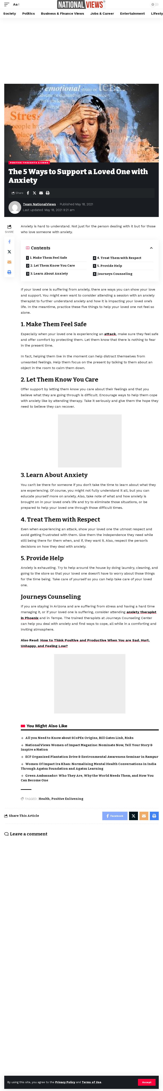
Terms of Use (91, 1082)
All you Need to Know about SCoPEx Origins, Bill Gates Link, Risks (79, 738)
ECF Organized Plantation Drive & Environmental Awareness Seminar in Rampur (91, 757)
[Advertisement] (81, 50)
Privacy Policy (65, 1082)
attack (110, 334)
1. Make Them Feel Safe (48, 258)
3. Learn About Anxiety (49, 274)
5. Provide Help (109, 266)
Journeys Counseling (114, 274)
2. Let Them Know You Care (52, 265)
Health (44, 799)
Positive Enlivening (67, 799)
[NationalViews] (81, 4)
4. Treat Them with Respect (119, 258)
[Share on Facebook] (28, 193)
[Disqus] (81, 895)
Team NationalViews (39, 204)
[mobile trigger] (7, 4)
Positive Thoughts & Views (29, 162)
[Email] (41, 193)
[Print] (48, 193)
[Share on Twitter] (34, 193)
